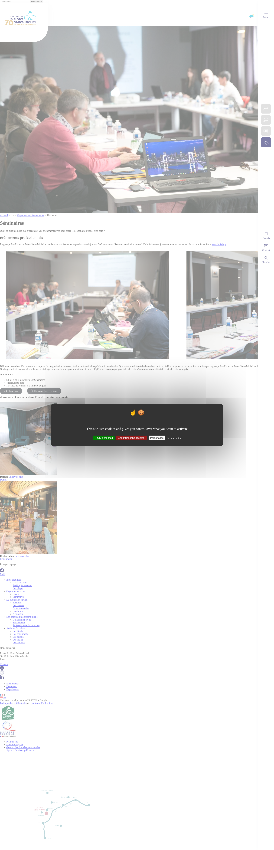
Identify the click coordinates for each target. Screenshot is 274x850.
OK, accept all (105, 438)
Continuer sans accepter (131, 438)
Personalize (157, 438)
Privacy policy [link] (174, 438)
